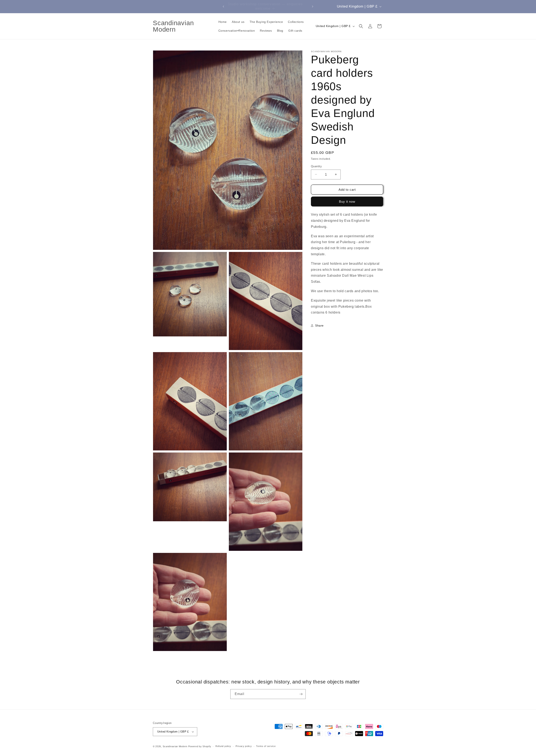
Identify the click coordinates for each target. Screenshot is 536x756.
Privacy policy (244, 746)
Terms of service (266, 746)
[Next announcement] (312, 6)
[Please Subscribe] (300, 694)
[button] (361, 26)
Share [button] (319, 325)
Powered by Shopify (199, 746)
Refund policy (223, 746)
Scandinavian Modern (175, 746)
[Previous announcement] (223, 6)
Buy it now (347, 201)
